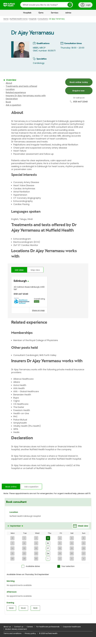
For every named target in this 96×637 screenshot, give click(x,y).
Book (8, 101)
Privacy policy (30, 633)
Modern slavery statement (16, 629)
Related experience (16, 92)
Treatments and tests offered (21, 86)
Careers (30, 626)
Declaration (12, 98)
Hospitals (27, 13)
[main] (48, 319)
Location (10, 89)
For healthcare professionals (47, 626)
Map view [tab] (35, 270)
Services (54, 13)
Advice (68, 13)
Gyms (40, 13)
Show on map (38, 310)
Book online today (79, 82)
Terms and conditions (12, 633)
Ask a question (13, 105)
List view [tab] (19, 270)
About (9, 83)
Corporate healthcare (72, 626)
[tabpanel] (48, 295)
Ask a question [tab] (31, 486)
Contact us (18, 626)
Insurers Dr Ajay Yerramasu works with (26, 95)
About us (7, 626)
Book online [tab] (11, 486)
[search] (46, 4)
